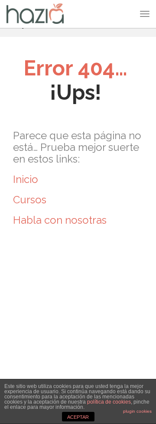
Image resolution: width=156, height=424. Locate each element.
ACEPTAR (78, 417)
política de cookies (109, 402)
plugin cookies (137, 411)
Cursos (31, 199)
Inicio (25, 179)
